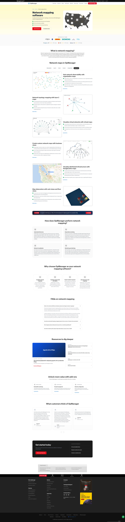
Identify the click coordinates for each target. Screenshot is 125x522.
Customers (81, 3)
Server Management (31, 491)
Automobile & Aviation (50, 481)
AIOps (29, 497)
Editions (71, 3)
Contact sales (58, 516)
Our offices (64, 516)
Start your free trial (41, 452)
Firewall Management (43, 469)
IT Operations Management (75, 469)
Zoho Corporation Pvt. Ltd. (60, 519)
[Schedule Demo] (123, 517)
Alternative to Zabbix (31, 485)
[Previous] (61, 432)
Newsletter (52, 516)
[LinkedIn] (64, 495)
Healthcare (48, 487)
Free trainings (66, 486)
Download (91, 3)
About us (65, 481)
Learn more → (65, 88)
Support (86, 3)
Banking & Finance (50, 483)
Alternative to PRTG (31, 481)
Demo (63, 3)
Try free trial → (36, 391)
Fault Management (31, 493)
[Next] (64, 432)
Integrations (49, 502)
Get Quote (67, 3)
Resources (76, 3)
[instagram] (66, 495)
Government (49, 485)
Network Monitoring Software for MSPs (61, 469)
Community (49, 504)
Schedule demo (46, 28)
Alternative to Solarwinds (32, 483)
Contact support (66, 488)
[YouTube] (68, 495)
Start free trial (37, 28)
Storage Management (31, 495)
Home (33, 9)
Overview (54, 3)
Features (59, 3)
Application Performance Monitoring (45, 470)
